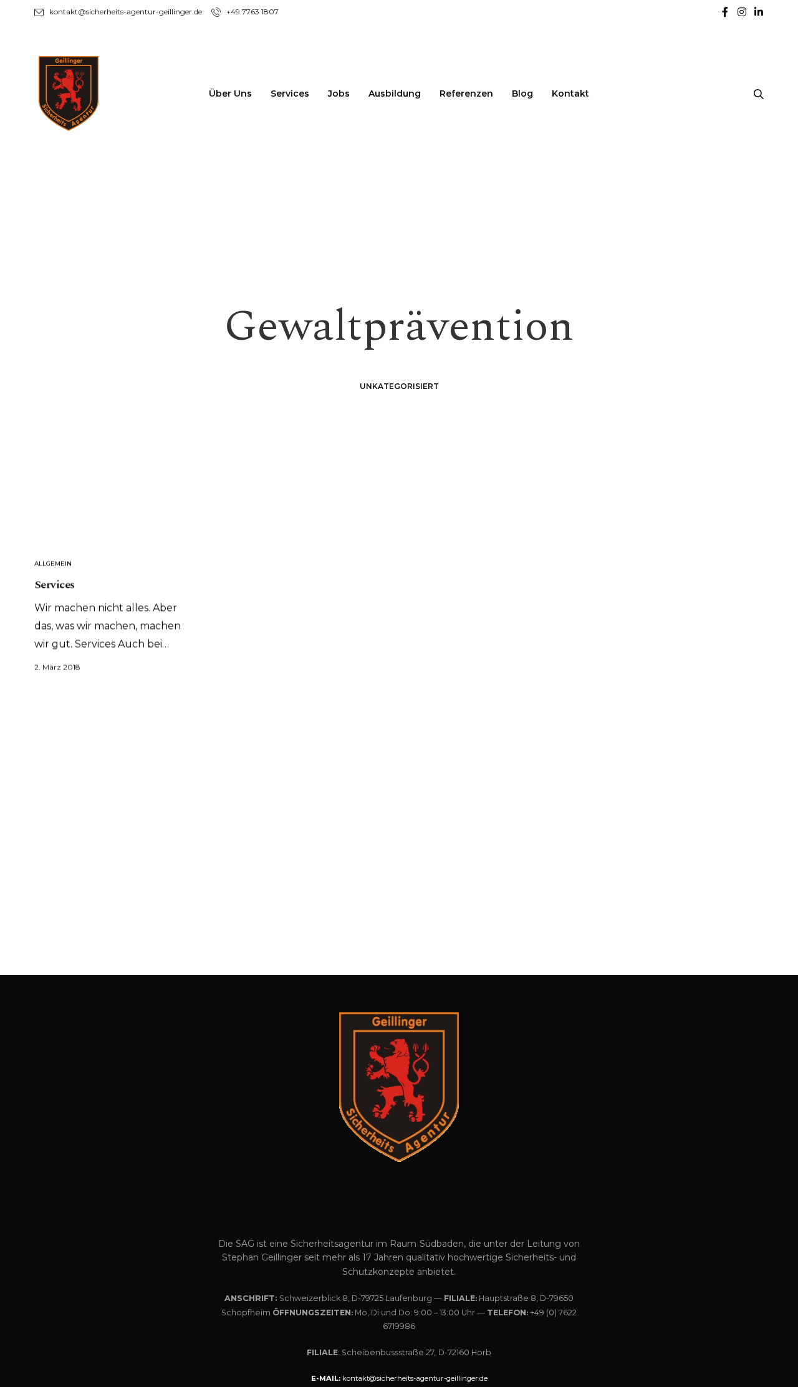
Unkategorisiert (399, 386)
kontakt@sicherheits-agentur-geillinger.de (125, 11)
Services (290, 93)
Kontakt (570, 93)
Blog (522, 93)
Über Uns (230, 93)
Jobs (339, 93)
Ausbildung (394, 93)
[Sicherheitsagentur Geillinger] (68, 93)
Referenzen (466, 93)
